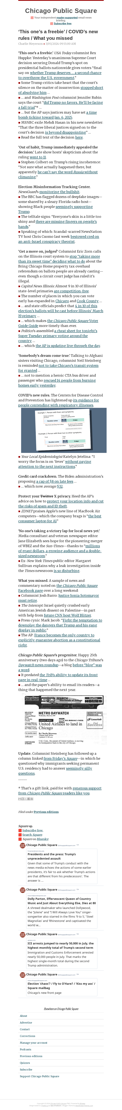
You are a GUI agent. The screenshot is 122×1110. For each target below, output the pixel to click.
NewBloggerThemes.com (84, 1106)
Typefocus (44, 1106)
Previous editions (46, 812)
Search (32, 835)
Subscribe (26, 1069)
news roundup (38, 665)
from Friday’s (60, 759)
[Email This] (19, 798)
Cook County (88, 301)
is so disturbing (66, 571)
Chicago (62, 301)
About (23, 1015)
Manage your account (33, 1042)
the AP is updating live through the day (68, 346)
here (79, 137)
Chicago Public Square (61, 10)
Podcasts (25, 1049)
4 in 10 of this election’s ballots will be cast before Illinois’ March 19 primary (60, 311)
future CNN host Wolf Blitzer (67, 615)
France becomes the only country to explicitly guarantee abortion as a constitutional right (59, 640)
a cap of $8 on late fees (54, 481)
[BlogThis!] (22, 798)
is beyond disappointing (65, 132)
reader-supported (67, 17)
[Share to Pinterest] (31, 798)
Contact (25, 1029)
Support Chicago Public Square (39, 1076)
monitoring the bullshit (59, 192)
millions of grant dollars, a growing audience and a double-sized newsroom (60, 551)
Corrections (27, 1036)
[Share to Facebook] (28, 798)
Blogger (82, 1104)
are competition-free (71, 291)
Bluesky (42, 839)
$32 (60, 486)
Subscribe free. (32, 830)
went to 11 (38, 157)
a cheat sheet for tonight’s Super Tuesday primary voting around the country (57, 336)
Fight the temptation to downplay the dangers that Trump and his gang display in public (60, 625)
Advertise (26, 1022)
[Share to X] (25, 798)
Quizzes (25, 1062)
